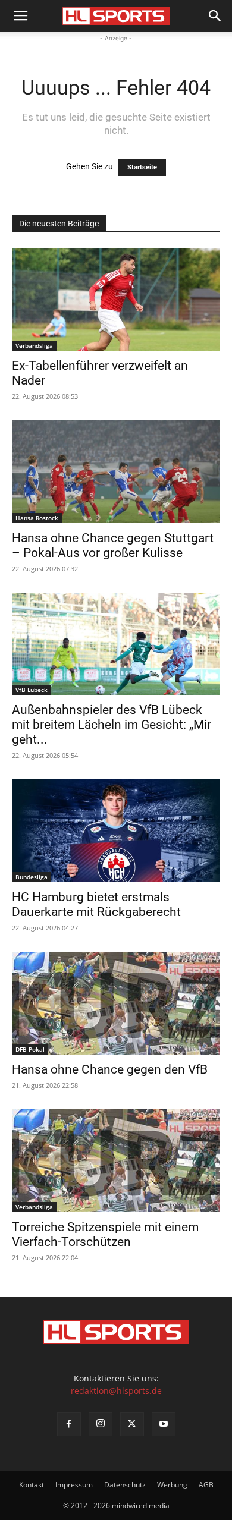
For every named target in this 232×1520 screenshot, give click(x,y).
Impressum (74, 1485)
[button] (20, 16)
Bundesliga (31, 877)
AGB (206, 1485)
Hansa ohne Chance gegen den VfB (110, 1069)
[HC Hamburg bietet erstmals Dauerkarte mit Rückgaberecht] (116, 830)
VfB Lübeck (31, 689)
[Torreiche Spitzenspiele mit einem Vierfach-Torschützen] (116, 1160)
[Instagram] (100, 1424)
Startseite (142, 167)
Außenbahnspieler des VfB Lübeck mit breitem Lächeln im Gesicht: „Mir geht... (111, 725)
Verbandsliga (34, 345)
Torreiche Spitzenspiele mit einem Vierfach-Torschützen (105, 1234)
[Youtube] (163, 1424)
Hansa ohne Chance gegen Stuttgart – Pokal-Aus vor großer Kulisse (113, 545)
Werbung (172, 1485)
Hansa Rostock (36, 518)
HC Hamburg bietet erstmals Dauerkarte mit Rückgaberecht (96, 904)
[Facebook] (69, 1424)
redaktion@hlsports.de (116, 1390)
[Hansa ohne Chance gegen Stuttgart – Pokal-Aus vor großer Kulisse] (116, 471)
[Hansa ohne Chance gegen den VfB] (116, 1003)
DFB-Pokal (30, 1049)
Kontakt (31, 1485)
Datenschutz (125, 1485)
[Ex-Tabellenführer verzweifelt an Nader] (116, 299)
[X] (132, 1424)
